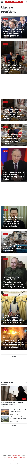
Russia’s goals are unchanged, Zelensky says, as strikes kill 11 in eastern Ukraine (13, 343)
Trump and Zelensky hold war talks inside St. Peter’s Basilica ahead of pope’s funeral (12, 139)
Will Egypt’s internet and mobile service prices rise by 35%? (12, 403)
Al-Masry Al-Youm (17, 455)
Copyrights (22, 457)
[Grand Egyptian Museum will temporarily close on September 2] (5, 412)
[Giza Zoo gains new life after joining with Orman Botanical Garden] (5, 419)
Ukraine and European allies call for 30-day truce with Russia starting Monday (13, 32)
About (5, 457)
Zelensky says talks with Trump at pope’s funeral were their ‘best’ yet (13, 68)
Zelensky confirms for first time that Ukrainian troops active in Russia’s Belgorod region (13, 221)
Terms (16, 460)
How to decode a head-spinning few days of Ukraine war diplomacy (12, 247)
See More (14, 425)
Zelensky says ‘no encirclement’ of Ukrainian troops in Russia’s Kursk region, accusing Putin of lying (13, 282)
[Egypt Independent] (14, 2)
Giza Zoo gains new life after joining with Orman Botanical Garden (18, 418)
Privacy (12, 460)
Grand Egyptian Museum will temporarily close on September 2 (18, 411)
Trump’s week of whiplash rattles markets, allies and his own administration (13, 319)
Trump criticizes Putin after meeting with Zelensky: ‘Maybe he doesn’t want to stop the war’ (13, 114)
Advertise (9, 457)
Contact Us (15, 457)
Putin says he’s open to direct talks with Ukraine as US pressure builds (13, 175)
